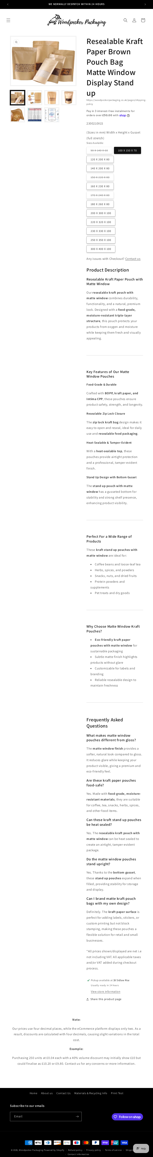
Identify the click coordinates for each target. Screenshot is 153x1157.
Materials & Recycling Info (90, 1093)
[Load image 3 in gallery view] (51, 97)
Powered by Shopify (54, 1150)
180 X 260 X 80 (100, 204)
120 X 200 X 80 (100, 159)
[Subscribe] (77, 1116)
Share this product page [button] (106, 999)
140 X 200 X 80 (100, 168)
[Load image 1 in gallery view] (17, 97)
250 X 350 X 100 (101, 240)
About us (47, 1093)
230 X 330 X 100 (101, 231)
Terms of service (113, 1150)
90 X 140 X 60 (101, 151)
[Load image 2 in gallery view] (34, 97)
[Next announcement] (145, 4)
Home (33, 1093)
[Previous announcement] (7, 4)
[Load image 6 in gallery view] (34, 114)
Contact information (78, 1154)
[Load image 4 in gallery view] (68, 97)
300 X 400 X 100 (101, 249)
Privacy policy (93, 1150)
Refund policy (75, 1150)
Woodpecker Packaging (31, 1150)
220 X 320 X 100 (101, 222)
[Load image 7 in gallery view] (51, 114)
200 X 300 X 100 (101, 213)
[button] (8, 20)
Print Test (117, 1093)
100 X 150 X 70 (127, 150)
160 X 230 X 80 (100, 186)
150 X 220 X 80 (102, 178)
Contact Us (63, 1093)
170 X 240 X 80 (102, 196)
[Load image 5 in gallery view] (17, 114)
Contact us (133, 259)
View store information (105, 991)
